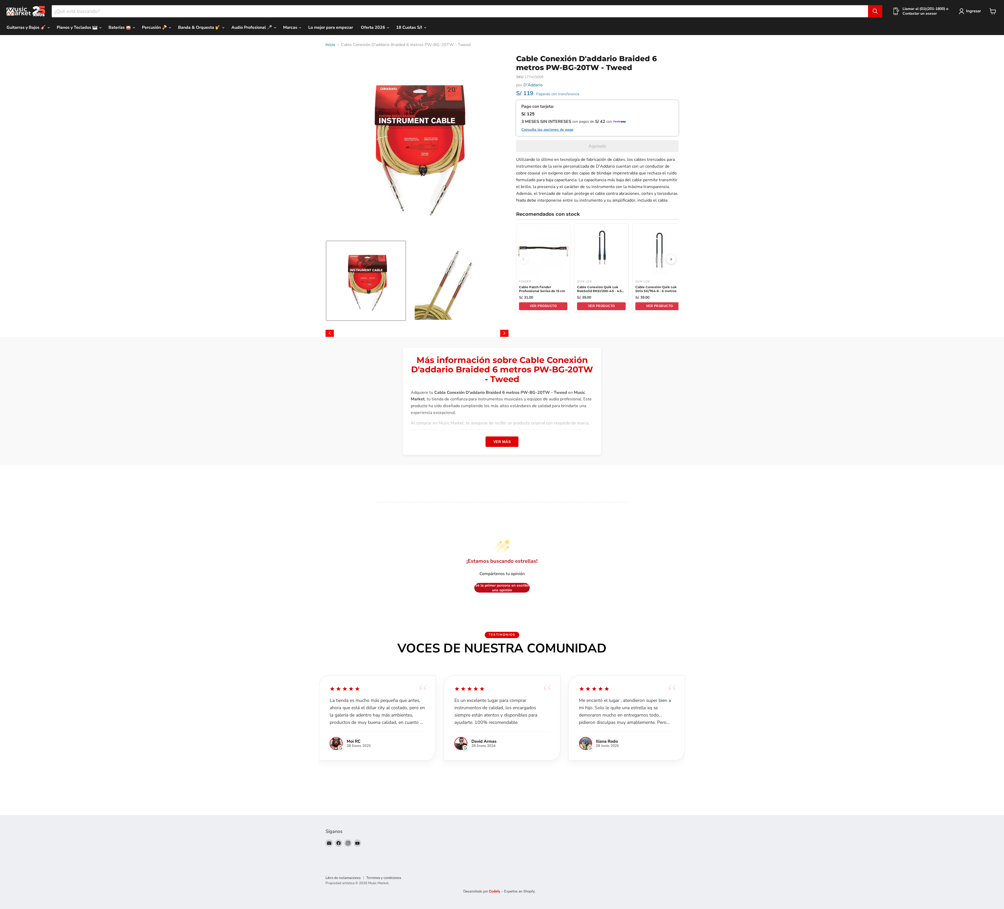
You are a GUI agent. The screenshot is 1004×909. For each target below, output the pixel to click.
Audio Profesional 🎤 (252, 27)
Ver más (502, 442)
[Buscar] (875, 11)
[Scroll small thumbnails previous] (330, 333)
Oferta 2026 (373, 27)
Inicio (330, 44)
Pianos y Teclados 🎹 (78, 27)
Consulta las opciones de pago (547, 130)
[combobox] (460, 11)
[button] (366, 280)
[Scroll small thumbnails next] (504, 333)
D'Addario (533, 85)
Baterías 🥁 (120, 27)
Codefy (495, 891)
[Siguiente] (671, 259)
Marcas (290, 27)
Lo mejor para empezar (330, 27)
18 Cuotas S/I (409, 27)
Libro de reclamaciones (343, 878)
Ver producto (543, 306)
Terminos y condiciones (383, 878)
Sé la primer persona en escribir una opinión (502, 588)
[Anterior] (523, 259)
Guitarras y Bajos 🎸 (27, 27)
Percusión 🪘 (155, 27)
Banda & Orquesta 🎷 (199, 27)
